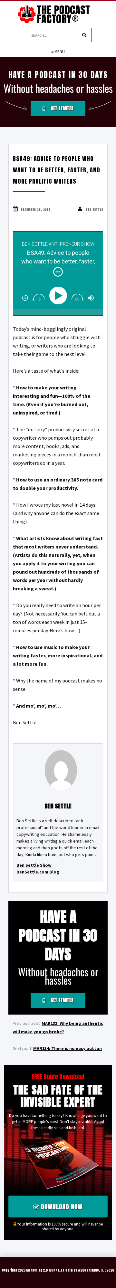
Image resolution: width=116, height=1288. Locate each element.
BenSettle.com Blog (37, 872)
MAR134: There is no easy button (67, 1048)
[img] (58, 272)
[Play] (59, 295)
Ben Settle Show (34, 865)
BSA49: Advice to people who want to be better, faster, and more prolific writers (56, 170)
